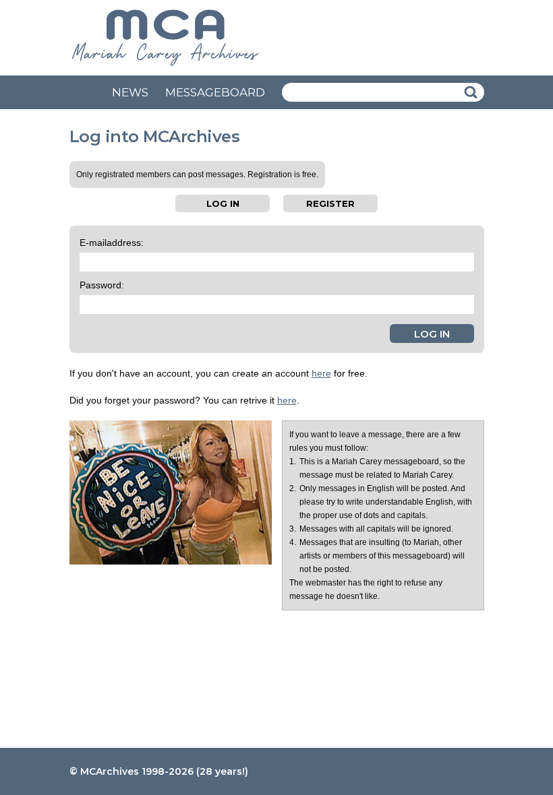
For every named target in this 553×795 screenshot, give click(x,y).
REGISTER (330, 203)
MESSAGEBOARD (215, 92)
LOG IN (222, 203)
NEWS (130, 92)
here (321, 373)
